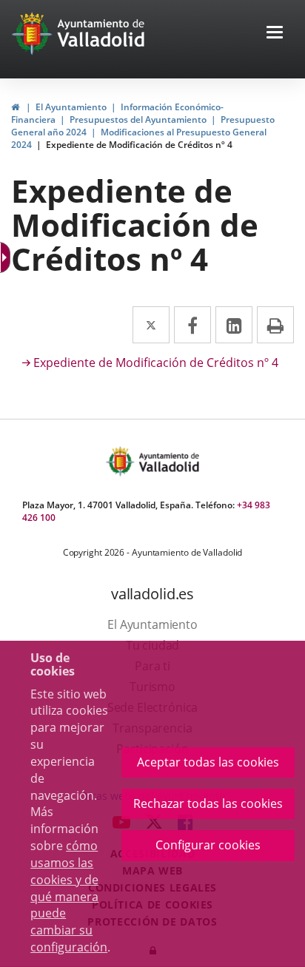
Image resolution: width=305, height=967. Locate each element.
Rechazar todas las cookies (208, 803)
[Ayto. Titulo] (168, 461)
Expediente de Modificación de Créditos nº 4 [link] (139, 144)
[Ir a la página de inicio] (33, 33)
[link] (15, 107)
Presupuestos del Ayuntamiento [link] (138, 119)
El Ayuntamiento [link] (71, 107)
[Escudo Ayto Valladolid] (121, 461)
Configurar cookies (208, 845)
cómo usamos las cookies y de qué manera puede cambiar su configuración (68, 896)
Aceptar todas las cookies (208, 762)
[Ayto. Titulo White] (101, 33)
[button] (274, 34)
